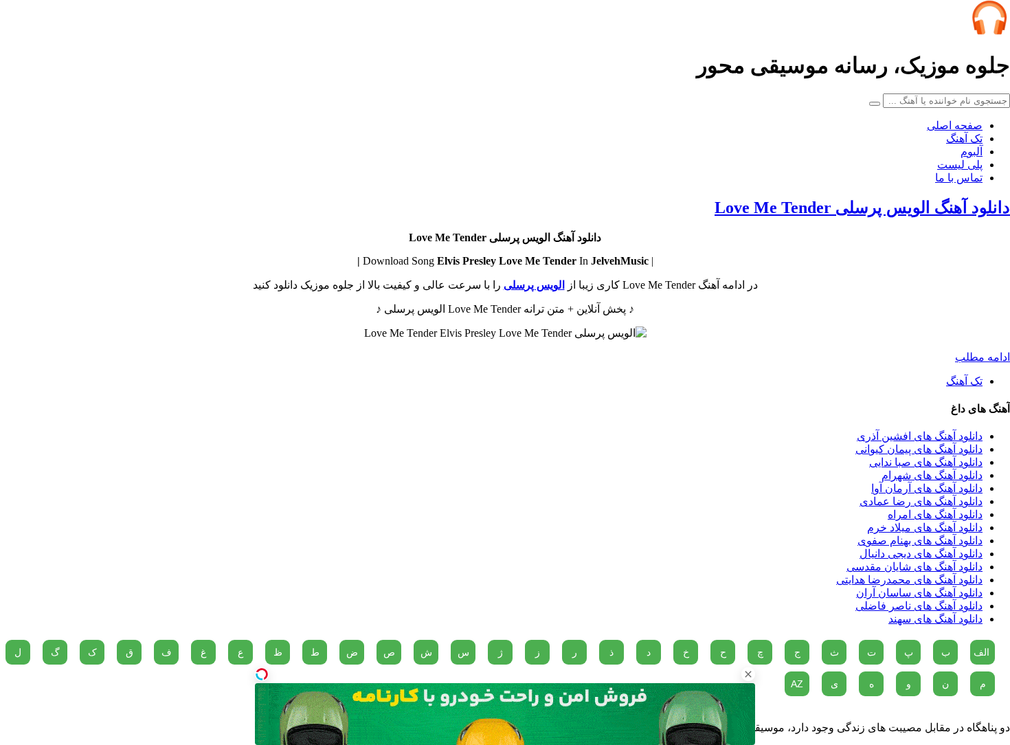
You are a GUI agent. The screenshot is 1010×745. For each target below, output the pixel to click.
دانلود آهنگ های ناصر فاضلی (919, 606)
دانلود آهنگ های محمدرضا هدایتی (909, 580)
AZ (797, 683)
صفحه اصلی (955, 125)
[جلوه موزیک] (989, 31)
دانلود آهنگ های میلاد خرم (925, 527)
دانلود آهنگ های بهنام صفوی (920, 540)
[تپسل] (262, 674)
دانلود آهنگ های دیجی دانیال (921, 553)
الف (981, 652)
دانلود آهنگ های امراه (935, 514)
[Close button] (748, 674)
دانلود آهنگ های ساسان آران (919, 593)
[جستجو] (874, 104)
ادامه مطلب (982, 357)
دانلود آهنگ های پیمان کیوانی (919, 449)
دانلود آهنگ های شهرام (932, 475)
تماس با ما (959, 178)
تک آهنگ (964, 138)
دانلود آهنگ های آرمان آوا (927, 488)
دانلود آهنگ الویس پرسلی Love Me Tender (862, 207)
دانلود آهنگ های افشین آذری (920, 436)
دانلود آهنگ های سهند (935, 619)
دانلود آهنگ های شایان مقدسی (914, 566)
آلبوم (972, 151)
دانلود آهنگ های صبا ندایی (926, 462)
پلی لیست (960, 164)
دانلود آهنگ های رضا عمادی (921, 501)
